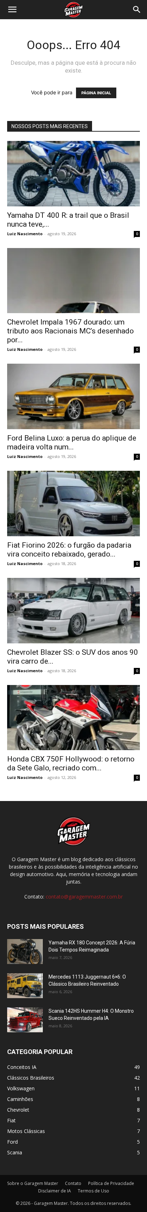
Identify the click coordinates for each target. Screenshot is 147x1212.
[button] (12, 9)
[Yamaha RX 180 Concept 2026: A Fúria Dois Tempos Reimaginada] (25, 951)
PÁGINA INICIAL (96, 92)
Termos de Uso (93, 1191)
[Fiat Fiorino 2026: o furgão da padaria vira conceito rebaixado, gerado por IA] (73, 503)
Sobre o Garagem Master (32, 1183)
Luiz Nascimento (24, 233)
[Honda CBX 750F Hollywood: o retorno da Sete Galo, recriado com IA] (73, 717)
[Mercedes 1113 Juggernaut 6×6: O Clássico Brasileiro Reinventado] (25, 985)
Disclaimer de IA (54, 1191)
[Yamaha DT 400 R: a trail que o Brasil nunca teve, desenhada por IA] (73, 173)
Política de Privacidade (111, 1183)
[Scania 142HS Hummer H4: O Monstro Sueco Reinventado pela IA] (25, 1019)
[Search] (137, 9)
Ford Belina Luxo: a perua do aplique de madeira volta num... (71, 442)
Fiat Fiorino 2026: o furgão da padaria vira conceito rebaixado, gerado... (69, 549)
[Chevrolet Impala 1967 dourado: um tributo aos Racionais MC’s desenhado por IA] (73, 280)
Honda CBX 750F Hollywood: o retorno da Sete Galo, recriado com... (71, 763)
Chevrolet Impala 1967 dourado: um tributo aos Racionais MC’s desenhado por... (70, 331)
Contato (73, 1183)
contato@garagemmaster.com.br (84, 896)
